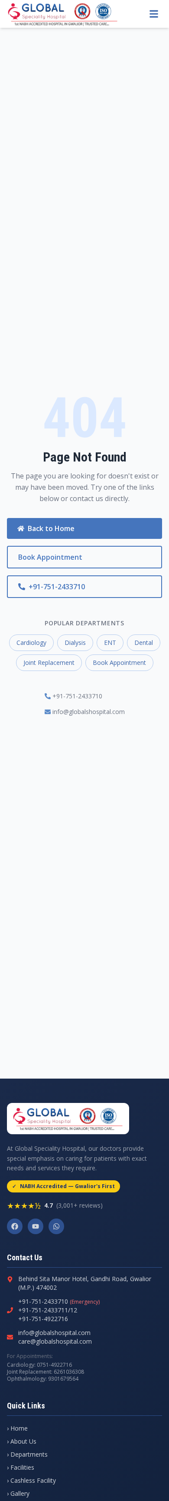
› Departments (27, 1454)
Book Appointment (50, 557)
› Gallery (18, 1493)
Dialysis (75, 642)
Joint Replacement (49, 662)
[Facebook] (15, 1226)
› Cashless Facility (31, 1480)
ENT (110, 642)
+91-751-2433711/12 (47, 1310)
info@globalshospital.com (88, 711)
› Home (17, 1428)
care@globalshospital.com (55, 1341)
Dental (143, 642)
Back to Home (51, 528)
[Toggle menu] (154, 14)
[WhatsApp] (56, 1226)
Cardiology (31, 642)
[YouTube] (35, 1226)
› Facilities (20, 1467)
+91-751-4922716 (43, 1319)
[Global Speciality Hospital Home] (63, 14)
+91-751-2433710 (57, 586)
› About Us (21, 1441)
